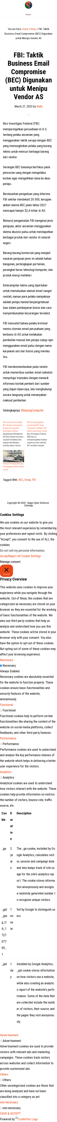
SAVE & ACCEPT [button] (10, 1113)
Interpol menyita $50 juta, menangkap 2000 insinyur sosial (13, 466)
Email (27, 480)
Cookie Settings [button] (31, 556)
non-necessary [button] (9, 1102)
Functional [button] (6, 705)
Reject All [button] (15, 556)
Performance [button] (8, 738)
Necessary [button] (6, 660)
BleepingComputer (32, 410)
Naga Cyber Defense (28, 5)
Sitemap (28, 505)
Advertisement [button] (9, 1035)
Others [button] (4, 1074)
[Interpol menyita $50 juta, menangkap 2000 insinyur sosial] (13, 456)
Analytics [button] (6, 772)
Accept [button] (4, 556)
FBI (34, 480)
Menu (28, 14)
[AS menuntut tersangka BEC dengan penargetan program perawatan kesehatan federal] (15, 434)
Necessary (9, 665)
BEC (20, 480)
